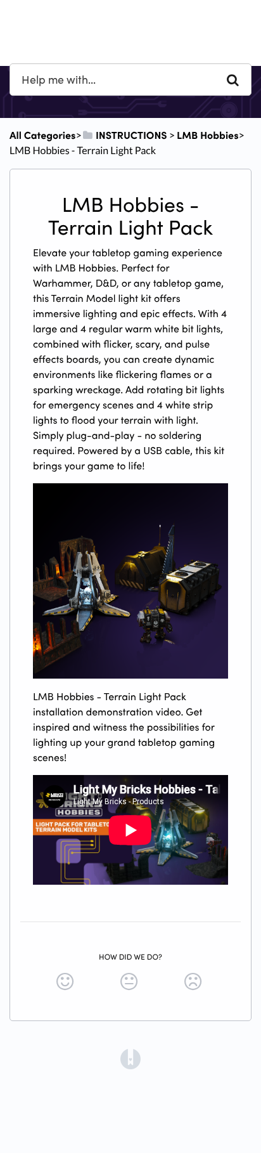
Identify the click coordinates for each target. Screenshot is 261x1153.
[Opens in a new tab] (130, 1058)
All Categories (42, 135)
